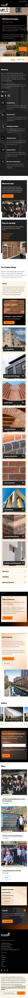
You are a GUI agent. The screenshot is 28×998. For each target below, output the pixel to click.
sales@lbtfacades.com (9, 895)
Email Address (6, 742)
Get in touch (7, 618)
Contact (3, 962)
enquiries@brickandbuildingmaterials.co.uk (10, 949)
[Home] (4, 4)
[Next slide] (25, 49)
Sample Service (6, 237)
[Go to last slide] (21, 49)
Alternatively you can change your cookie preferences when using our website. (13, 987)
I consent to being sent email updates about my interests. (14, 750)
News (2, 964)
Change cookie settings (8, 993)
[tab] (5, 724)
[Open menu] (25, 4)
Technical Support (6, 235)
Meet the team (7, 196)
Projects (3, 959)
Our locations (7, 921)
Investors (3, 966)
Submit (6, 755)
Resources (3, 957)
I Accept (21, 993)
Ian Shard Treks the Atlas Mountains (12, 836)
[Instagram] (9, 96)
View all (6, 877)
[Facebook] (5, 96)
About (2, 955)
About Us (13, 59)
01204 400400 (7, 898)
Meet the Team (21, 59)
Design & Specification (7, 233)
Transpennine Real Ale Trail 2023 (11, 870)
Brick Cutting (5, 238)
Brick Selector (9, 322)
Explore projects (8, 658)
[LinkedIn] (2, 96)
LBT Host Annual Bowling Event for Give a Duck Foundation (13, 800)
